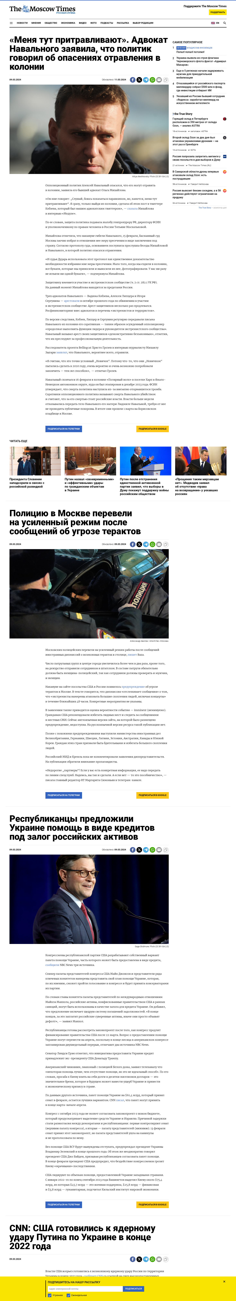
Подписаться (118, 669)
